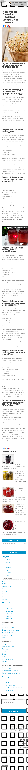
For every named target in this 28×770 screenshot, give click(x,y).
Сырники (9, 565)
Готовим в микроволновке (11, 673)
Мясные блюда (8, 603)
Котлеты (5, 594)
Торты (4, 651)
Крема (4, 657)
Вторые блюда (7, 586)
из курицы (9, 606)
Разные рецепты (8, 677)
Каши (4, 638)
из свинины (9, 611)
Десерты (5, 644)
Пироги (4, 591)
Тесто (7, 682)
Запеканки (5, 589)
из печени (9, 619)
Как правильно (10, 685)
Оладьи (8, 567)
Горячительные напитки (14, 687)
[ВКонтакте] (3, 26)
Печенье (5, 649)
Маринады (9, 690)
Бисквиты (5, 654)
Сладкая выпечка (8, 646)
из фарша (9, 616)
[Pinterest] (9, 26)
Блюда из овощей (8, 627)
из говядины (10, 608)
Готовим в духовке (8, 668)
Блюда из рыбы (7, 625)
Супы (4, 584)
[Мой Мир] (7, 26)
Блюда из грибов (7, 632)
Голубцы (5, 596)
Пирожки (8, 570)
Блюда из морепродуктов (10, 630)
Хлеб (7, 680)
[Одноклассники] (5, 26)
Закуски (5, 557)
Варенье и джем (7, 659)
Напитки (5, 599)
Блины (8, 562)
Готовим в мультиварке (10, 670)
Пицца (8, 560)
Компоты (5, 662)
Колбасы (8, 572)
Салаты (4, 581)
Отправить (14, 711)
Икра (7, 575)
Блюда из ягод (7, 635)
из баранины (10, 614)
